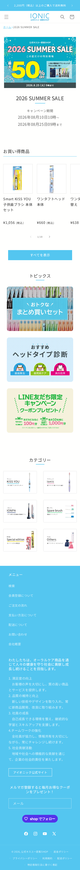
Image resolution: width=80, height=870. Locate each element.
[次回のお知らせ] (72, 5)
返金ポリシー (61, 851)
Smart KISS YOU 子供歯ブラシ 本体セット (17, 204)
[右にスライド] (49, 236)
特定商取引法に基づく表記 (42, 864)
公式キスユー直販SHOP (34, 851)
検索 (12, 586)
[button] (6, 17)
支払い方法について (22, 615)
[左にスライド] (30, 236)
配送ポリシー (64, 858)
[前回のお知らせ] (8, 5)
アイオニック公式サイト (30, 772)
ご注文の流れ (18, 605)
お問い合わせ (18, 634)
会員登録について (21, 595)
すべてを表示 (40, 255)
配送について (18, 625)
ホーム (7, 27)
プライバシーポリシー (25, 858)
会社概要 (15, 644)
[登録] (66, 803)
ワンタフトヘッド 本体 (51, 201)
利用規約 (47, 858)
